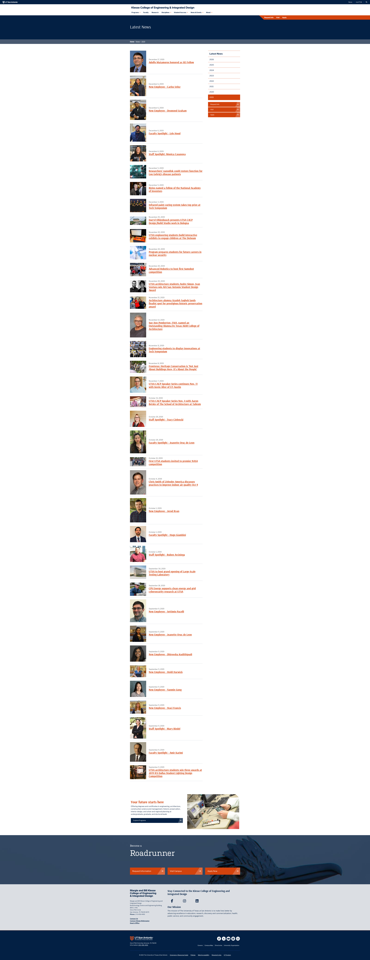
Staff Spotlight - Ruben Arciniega (167, 554)
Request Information (141, 871)
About (208, 12)
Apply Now (212, 871)
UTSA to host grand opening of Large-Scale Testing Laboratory (172, 573)
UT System (227, 955)
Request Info (268, 17)
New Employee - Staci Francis (165, 708)
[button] (366, 2)
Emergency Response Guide (179, 955)
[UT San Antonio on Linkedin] (233, 939)
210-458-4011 (143, 945)
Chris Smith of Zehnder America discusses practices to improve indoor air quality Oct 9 (173, 483)
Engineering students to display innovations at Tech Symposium (174, 350)
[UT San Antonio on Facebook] (219, 939)
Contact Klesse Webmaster (140, 921)
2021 (211, 86)
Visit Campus (176, 871)
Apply (284, 17)
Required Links (216, 955)
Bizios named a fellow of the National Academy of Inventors (175, 189)
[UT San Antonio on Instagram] (238, 939)
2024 (211, 70)
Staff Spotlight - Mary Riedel (164, 728)
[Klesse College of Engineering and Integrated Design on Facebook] (172, 901)
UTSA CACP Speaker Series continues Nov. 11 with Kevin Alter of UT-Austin (173, 385)
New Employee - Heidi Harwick (166, 672)
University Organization (231, 945)
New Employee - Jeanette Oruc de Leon (170, 634)
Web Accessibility (203, 955)
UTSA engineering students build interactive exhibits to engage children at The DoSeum (173, 236)
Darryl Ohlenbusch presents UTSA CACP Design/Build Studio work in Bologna (171, 221)
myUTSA (359, 2)
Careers (200, 945)
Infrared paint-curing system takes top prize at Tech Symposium (174, 206)
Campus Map (209, 945)
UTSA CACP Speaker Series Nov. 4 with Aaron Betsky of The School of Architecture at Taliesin (175, 402)
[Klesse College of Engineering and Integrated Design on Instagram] (185, 901)
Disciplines (165, 12)
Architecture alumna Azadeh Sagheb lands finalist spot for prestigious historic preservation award (175, 303)
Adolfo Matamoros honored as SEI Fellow (171, 62)
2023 (211, 76)
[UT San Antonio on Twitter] (224, 939)
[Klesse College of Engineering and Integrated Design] (162, 7)
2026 (211, 59)
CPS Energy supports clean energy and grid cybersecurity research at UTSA (172, 590)
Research (155, 12)
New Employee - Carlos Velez (164, 87)
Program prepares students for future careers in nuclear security (175, 253)
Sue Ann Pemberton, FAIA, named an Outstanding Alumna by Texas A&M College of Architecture (174, 326)
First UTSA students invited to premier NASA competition (173, 462)
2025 (211, 65)
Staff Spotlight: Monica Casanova (167, 154)
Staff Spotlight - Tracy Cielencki (166, 419)
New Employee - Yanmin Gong (165, 689)
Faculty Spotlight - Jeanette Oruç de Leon (171, 442)
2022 (211, 81)
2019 (143, 42)
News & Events (196, 12)
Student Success (180, 12)
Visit (278, 17)
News (350, 2)
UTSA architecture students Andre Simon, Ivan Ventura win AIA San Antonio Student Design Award (174, 287)
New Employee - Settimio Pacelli (166, 611)
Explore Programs (139, 820)
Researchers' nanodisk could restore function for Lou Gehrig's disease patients (175, 172)
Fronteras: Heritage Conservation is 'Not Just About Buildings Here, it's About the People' (173, 367)
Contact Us (134, 919)
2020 (211, 92)
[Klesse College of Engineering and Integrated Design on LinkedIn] (197, 901)
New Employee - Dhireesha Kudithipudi (170, 654)
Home (132, 42)
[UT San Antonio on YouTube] (228, 939)
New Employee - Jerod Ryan (164, 511)
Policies (193, 955)
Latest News (216, 53)
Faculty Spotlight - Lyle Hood (164, 133)
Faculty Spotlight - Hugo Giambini (167, 535)
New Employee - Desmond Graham (168, 110)
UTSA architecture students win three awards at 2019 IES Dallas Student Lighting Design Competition (175, 773)
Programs (135, 12)
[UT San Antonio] (10, 2)
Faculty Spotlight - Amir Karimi (166, 752)
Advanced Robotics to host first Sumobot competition (171, 270)
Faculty (146, 12)
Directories (218, 945)
